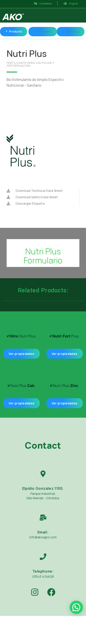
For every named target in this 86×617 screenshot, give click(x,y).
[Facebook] (51, 592)
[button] (76, 607)
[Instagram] (35, 592)
